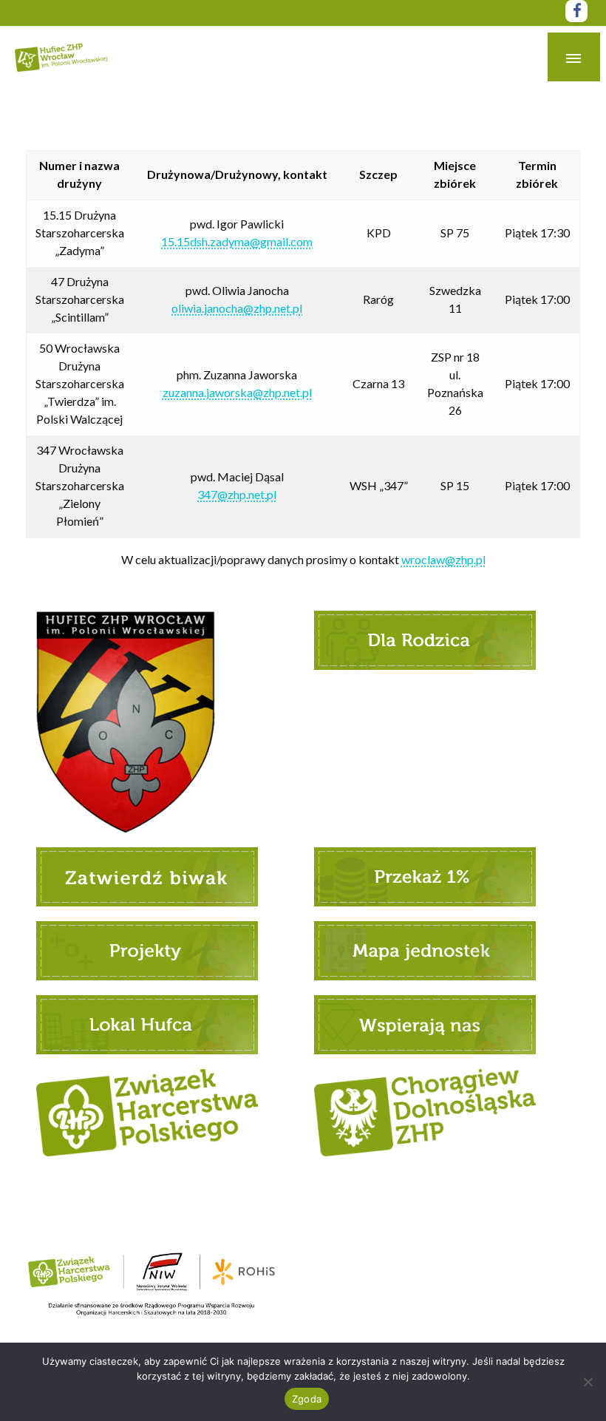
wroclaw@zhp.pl (443, 559)
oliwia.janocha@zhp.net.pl (236, 308)
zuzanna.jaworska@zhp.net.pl (237, 392)
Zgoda (306, 1399)
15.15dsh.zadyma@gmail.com (237, 241)
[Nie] (587, 1381)
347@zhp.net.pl (236, 494)
